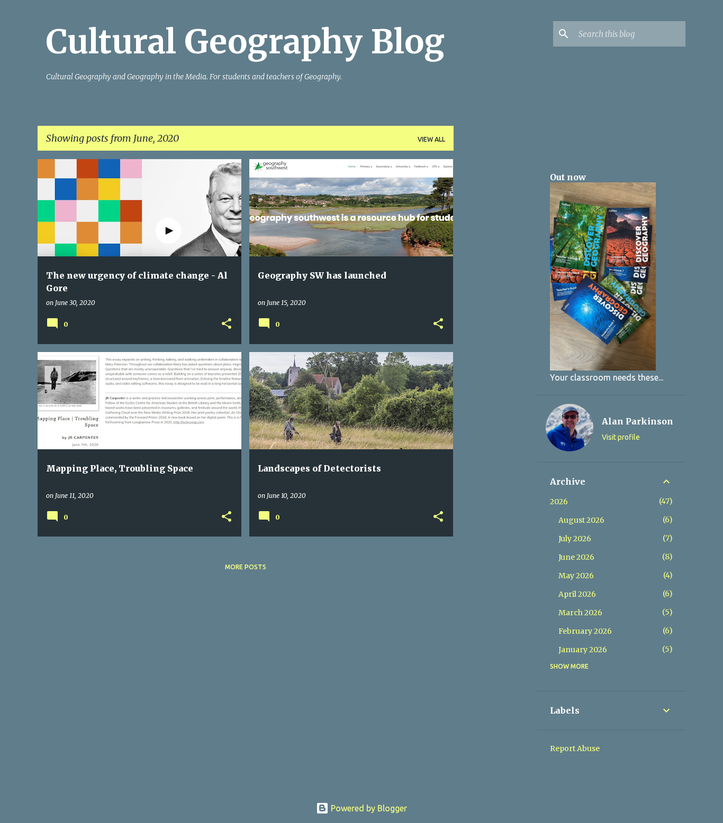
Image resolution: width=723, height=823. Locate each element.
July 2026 (574, 538)
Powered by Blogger (368, 808)
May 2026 (576, 575)
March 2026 (580, 612)
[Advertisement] (495, 317)
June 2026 (576, 557)
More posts (245, 566)
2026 (559, 501)
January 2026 (582, 649)
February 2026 (585, 631)
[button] (226, 324)
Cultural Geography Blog (245, 41)
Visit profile (621, 437)
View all (431, 139)
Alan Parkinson (637, 421)
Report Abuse (575, 748)
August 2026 (581, 520)
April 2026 (577, 594)
